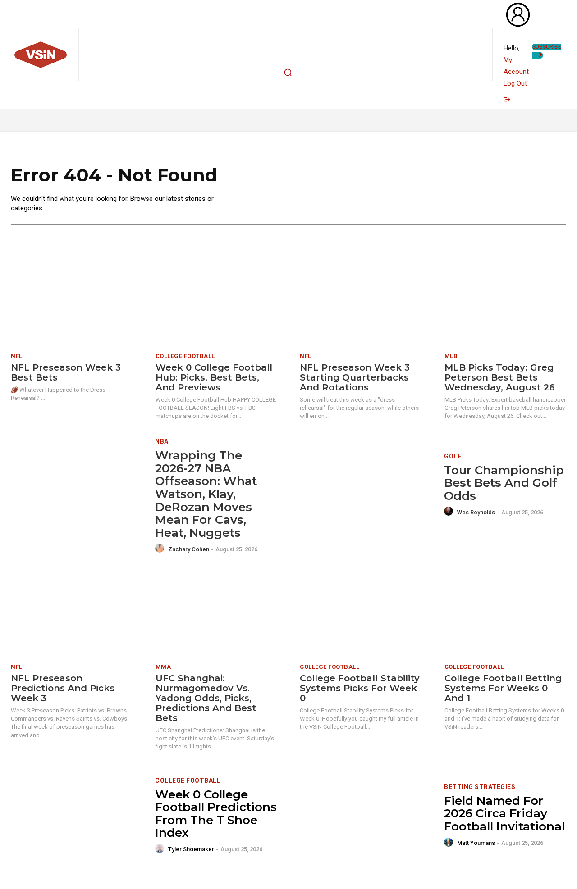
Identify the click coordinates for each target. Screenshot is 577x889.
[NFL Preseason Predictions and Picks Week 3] (72, 614)
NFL (17, 356)
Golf (452, 456)
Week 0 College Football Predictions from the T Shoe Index (216, 813)
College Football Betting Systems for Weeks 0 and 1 (503, 688)
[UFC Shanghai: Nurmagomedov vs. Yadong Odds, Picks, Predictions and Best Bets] (216, 614)
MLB (451, 356)
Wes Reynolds (476, 512)
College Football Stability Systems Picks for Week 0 (360, 688)
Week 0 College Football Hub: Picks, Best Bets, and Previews (214, 377)
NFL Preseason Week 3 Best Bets (66, 372)
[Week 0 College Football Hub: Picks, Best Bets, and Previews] (216, 303)
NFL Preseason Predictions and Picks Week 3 (62, 688)
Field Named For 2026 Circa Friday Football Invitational (504, 814)
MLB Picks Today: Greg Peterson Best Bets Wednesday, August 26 (499, 377)
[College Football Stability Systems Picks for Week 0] (360, 614)
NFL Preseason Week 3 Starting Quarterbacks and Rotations (355, 377)
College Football (185, 356)
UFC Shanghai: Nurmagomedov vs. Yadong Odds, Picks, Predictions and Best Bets (206, 698)
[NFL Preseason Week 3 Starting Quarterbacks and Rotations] (360, 303)
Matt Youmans (476, 842)
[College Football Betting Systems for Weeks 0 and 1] (505, 614)
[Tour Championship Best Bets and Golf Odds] (366, 484)
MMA (163, 667)
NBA (162, 441)
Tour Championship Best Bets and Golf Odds (504, 483)
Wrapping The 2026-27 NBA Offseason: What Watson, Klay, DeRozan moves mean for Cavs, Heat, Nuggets (206, 494)
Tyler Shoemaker (191, 849)
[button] (287, 72)
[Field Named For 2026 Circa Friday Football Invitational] (366, 815)
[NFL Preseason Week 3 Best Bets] (72, 303)
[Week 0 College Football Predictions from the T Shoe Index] (77, 815)
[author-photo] (161, 548)
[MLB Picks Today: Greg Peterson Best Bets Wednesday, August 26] (505, 303)
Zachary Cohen (188, 549)
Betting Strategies (479, 787)
